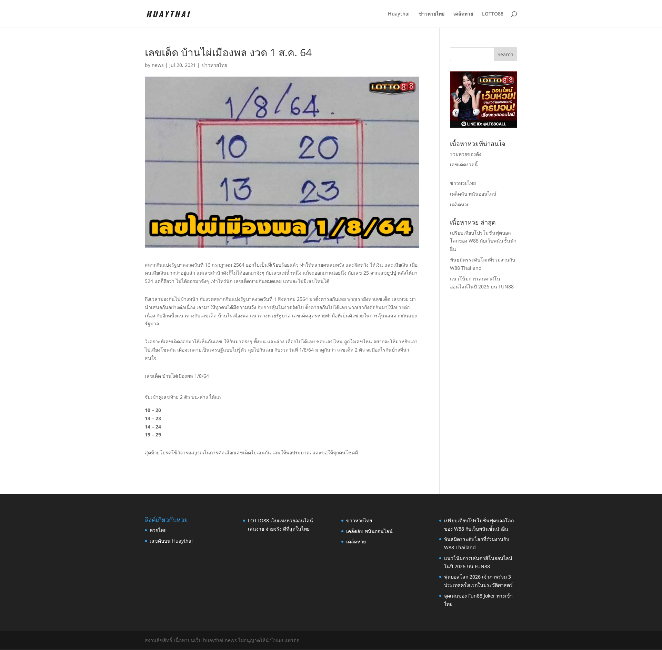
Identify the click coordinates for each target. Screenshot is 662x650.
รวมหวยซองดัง (465, 154)
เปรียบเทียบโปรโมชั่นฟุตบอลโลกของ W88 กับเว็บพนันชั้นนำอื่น (483, 241)
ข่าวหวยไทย (431, 14)
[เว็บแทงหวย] (483, 125)
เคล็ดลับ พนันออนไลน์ (473, 193)
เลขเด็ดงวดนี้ (464, 164)
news (158, 65)
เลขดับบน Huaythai (171, 541)
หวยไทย (158, 530)
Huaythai (399, 14)
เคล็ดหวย (463, 14)
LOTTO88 (492, 14)
